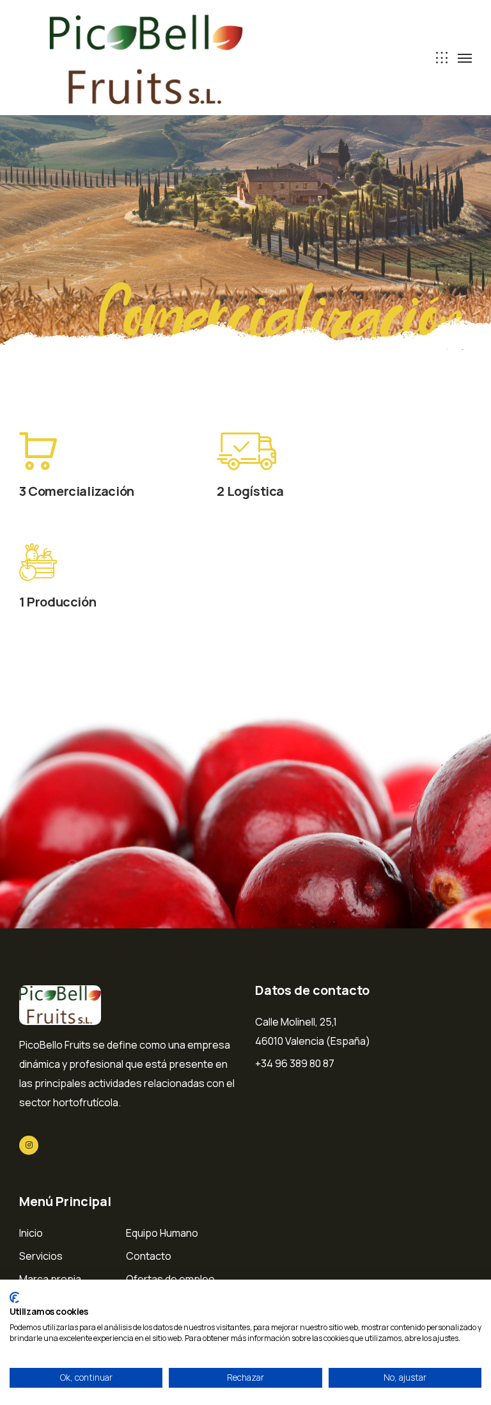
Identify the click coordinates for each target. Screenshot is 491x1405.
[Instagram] (28, 1145)
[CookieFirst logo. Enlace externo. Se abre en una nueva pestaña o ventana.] (14, 1297)
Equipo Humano (162, 1233)
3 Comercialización (76, 491)
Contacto (148, 1256)
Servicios (41, 1256)
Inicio (31, 1233)
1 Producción (57, 601)
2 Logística (250, 491)
